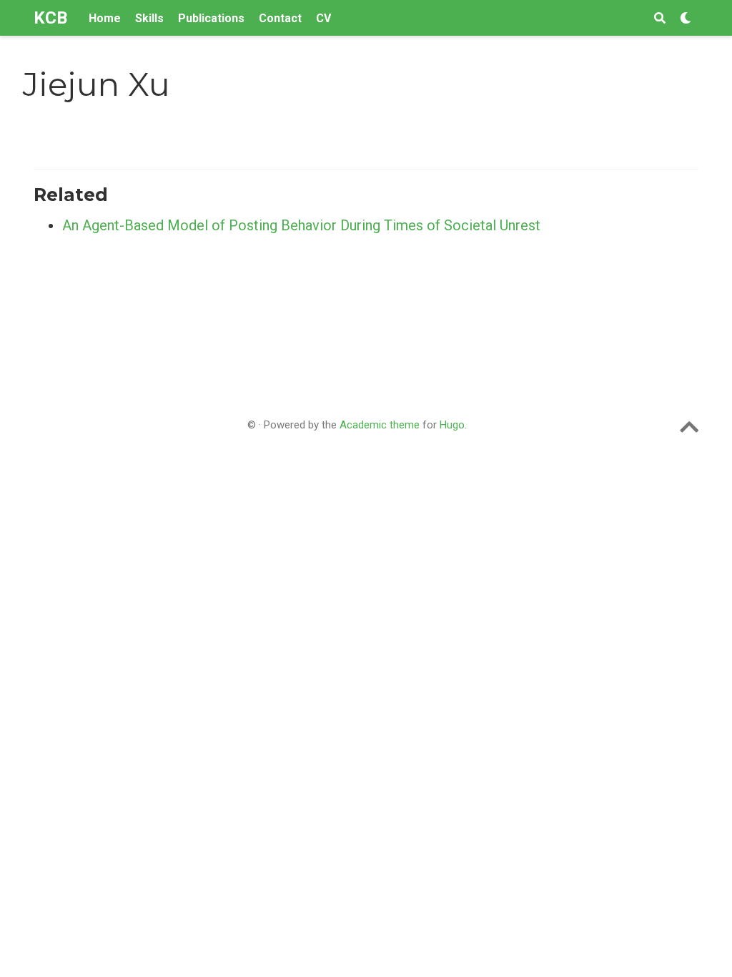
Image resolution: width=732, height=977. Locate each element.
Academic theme (380, 424)
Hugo (452, 424)
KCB (50, 18)
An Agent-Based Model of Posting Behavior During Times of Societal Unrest (301, 225)
